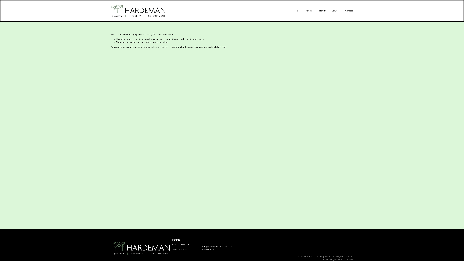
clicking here (152, 47)
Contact (349, 11)
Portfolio (322, 11)
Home (297, 11)
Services (335, 11)
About (309, 11)
